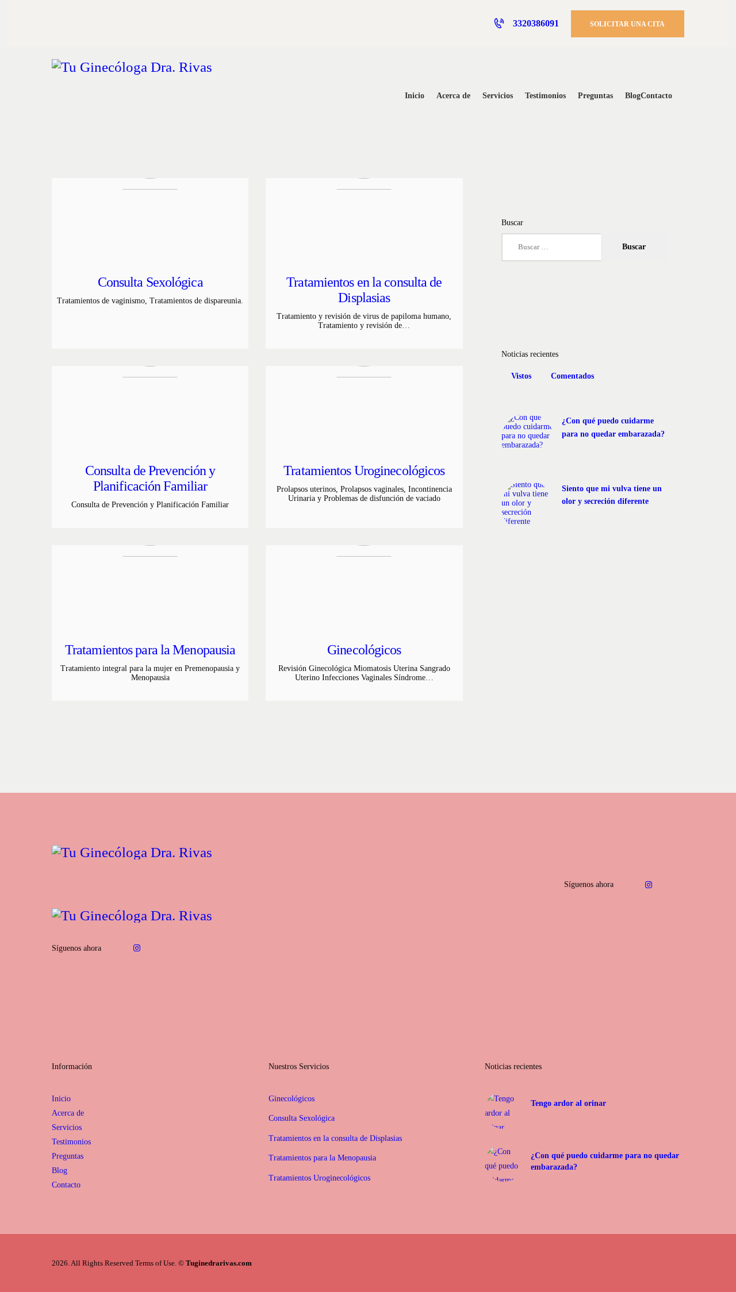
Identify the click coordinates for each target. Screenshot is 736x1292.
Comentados (572, 376)
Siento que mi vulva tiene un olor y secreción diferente (612, 495)
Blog (59, 1170)
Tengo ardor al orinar (568, 1103)
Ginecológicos (364, 649)
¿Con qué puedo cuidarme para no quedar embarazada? (613, 427)
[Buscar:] (584, 246)
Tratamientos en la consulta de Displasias (364, 290)
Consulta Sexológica (150, 282)
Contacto (66, 1185)
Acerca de (68, 1113)
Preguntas (67, 1156)
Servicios (67, 1127)
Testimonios (71, 1141)
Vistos (521, 376)
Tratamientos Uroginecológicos (363, 470)
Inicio (61, 1098)
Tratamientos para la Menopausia (150, 649)
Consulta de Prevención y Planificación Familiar (150, 478)
